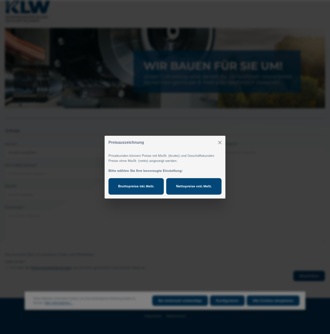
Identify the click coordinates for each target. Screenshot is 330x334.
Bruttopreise (136, 186)
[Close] (219, 142)
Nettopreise (194, 186)
